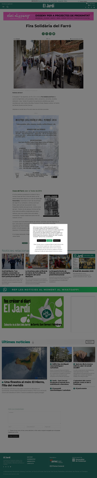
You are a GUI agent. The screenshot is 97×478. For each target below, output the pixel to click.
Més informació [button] (41, 240)
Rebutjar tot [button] (57, 240)
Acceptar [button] (49, 240)
